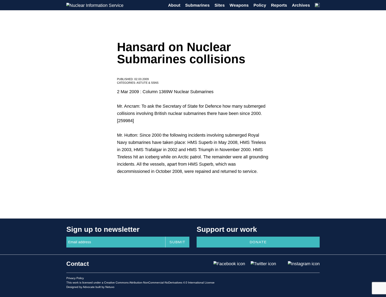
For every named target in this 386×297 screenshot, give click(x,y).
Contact (77, 263)
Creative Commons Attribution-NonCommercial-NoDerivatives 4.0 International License (159, 282)
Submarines (197, 5)
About (174, 5)
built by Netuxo (104, 287)
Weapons (239, 5)
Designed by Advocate (80, 287)
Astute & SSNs (147, 82)
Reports (279, 5)
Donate (258, 242)
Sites (220, 5)
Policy (260, 5)
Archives (301, 5)
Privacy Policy (75, 278)
